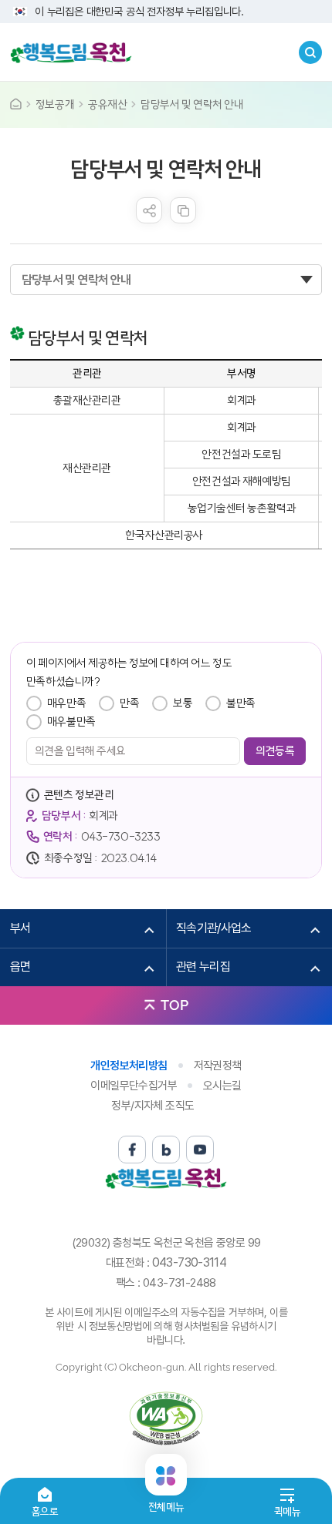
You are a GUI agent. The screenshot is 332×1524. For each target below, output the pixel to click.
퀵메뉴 (287, 1511)
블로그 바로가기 (166, 1149)
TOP (174, 1005)
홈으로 (45, 1511)
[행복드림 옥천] (71, 52)
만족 (129, 703)
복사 (183, 210)
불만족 (241, 703)
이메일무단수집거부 (133, 1086)
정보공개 (55, 104)
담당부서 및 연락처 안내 (192, 104)
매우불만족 (71, 721)
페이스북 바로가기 (132, 1149)
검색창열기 (310, 52)
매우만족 (66, 703)
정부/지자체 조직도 (152, 1106)
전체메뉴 (166, 1500)
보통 (182, 703)
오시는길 (222, 1086)
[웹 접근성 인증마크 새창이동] (166, 1418)
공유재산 (107, 104)
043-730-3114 (189, 1262)
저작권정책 (218, 1066)
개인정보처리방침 (128, 1066)
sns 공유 (149, 210)
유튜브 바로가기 (200, 1149)
